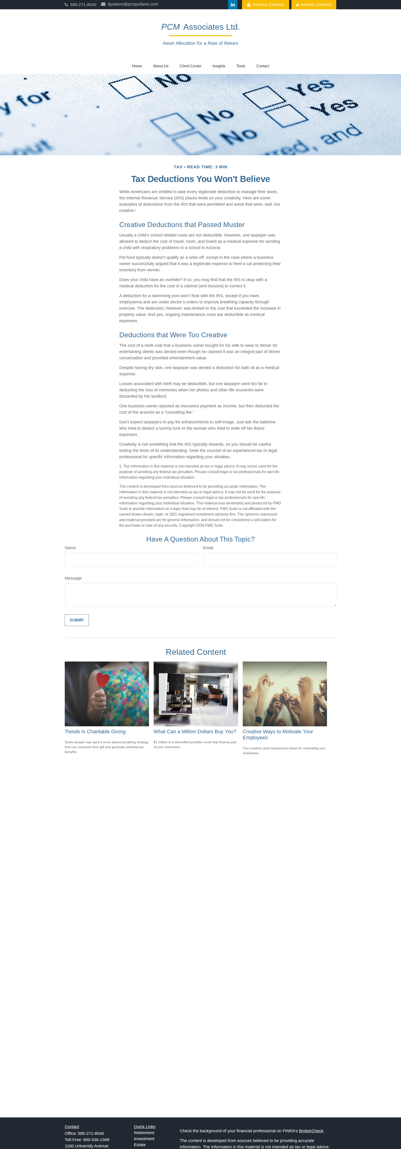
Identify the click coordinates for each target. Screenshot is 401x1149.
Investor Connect (268, 4)
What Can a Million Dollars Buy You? (195, 731)
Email (208, 547)
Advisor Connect (316, 4)
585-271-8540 (83, 4)
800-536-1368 (96, 1139)
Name (70, 547)
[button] (137, 66)
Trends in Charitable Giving (95, 731)
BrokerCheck (311, 1131)
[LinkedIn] (232, 4)
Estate (140, 1145)
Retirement (144, 1132)
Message (73, 578)
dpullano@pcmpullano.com (133, 4)
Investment (144, 1138)
